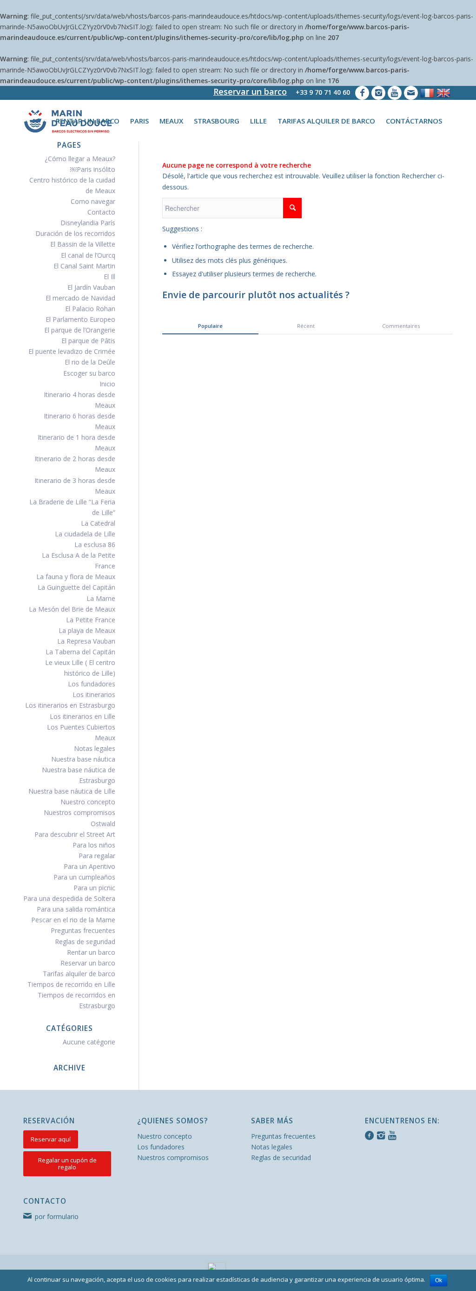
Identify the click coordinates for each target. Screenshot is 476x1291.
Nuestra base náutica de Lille (71, 791)
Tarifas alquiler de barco (79, 973)
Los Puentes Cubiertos (81, 727)
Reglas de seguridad (85, 941)
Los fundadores (91, 683)
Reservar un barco (250, 91)
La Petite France (90, 619)
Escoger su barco (89, 373)
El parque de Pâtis (88, 340)
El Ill (109, 276)
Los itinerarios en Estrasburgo (70, 705)
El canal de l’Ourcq (88, 255)
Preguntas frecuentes (83, 930)
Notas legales (94, 748)
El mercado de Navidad (80, 297)
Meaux (105, 737)
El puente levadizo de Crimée (71, 351)
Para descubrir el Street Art (74, 834)
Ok (438, 1280)
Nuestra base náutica (83, 759)
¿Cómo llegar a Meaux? (80, 158)
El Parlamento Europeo (80, 319)
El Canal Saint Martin (84, 265)
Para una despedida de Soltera (69, 898)
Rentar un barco (91, 952)
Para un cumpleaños (84, 877)
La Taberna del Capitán (80, 651)
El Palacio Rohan (90, 308)
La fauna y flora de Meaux (75, 576)
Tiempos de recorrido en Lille (71, 984)
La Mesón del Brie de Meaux (72, 609)
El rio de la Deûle (90, 362)
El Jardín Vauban (91, 287)
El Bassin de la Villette (82, 244)
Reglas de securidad (281, 1157)
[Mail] (411, 93)
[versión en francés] (427, 93)
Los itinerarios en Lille (82, 716)
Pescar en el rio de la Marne (73, 919)
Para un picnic (94, 887)
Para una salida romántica (76, 909)
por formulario (57, 1216)
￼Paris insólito (92, 169)
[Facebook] (362, 93)
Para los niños (94, 845)
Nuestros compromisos (79, 812)
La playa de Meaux (87, 630)
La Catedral (98, 523)
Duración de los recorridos (75, 233)
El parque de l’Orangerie (79, 330)
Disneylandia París (87, 222)
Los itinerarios (94, 694)
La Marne (100, 598)
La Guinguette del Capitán (76, 587)
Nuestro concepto (87, 801)
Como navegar (93, 201)
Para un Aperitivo (89, 866)
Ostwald (103, 823)
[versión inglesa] (443, 93)
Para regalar (97, 855)
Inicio (107, 383)
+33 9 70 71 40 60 (323, 92)
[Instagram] (378, 93)
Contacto (101, 212)
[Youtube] (395, 93)
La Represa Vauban (86, 641)
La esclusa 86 (94, 544)
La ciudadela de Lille (85, 533)
